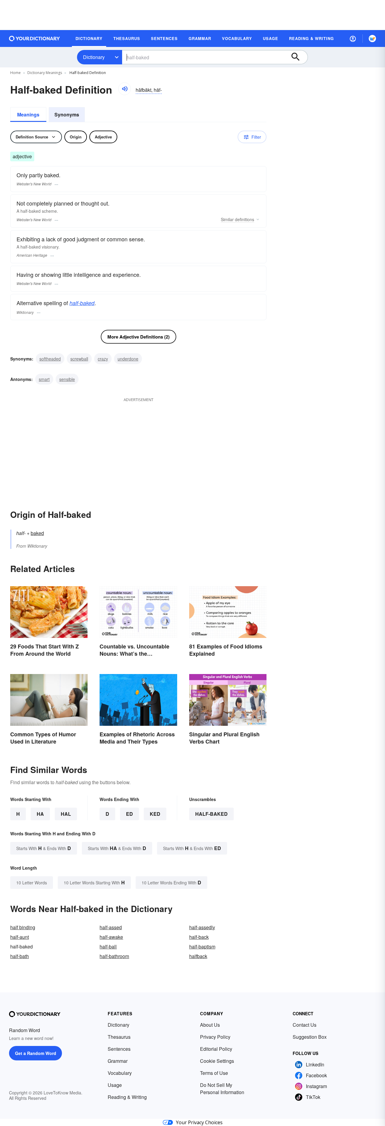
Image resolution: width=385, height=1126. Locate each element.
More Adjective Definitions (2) (138, 336)
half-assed (111, 927)
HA (40, 813)
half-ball (108, 946)
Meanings (28, 114)
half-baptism (202, 946)
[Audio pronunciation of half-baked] (124, 88)
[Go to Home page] (34, 38)
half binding (22, 927)
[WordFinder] (372, 38)
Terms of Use (214, 1072)
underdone (128, 359)
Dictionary (94, 57)
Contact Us (304, 1024)
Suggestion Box (310, 1036)
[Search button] (298, 57)
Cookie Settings (217, 1060)
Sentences (119, 1048)
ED (129, 813)
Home (15, 72)
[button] (352, 38)
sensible (67, 379)
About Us (210, 1024)
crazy (103, 359)
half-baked (81, 303)
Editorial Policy (216, 1048)
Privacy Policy (215, 1036)
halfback (198, 956)
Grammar (118, 1060)
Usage (115, 1084)
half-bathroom (114, 956)
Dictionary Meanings (44, 72)
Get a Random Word (35, 1053)
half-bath (19, 956)
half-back (199, 936)
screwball (79, 359)
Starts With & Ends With (43, 848)
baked (37, 533)
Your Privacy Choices (199, 1122)
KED (155, 813)
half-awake (111, 936)
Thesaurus (119, 1036)
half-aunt (19, 936)
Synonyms (66, 114)
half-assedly (202, 927)
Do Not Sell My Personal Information (222, 1088)
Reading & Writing (127, 1097)
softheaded (50, 359)
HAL (66, 813)
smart (44, 379)
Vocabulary (120, 1072)
